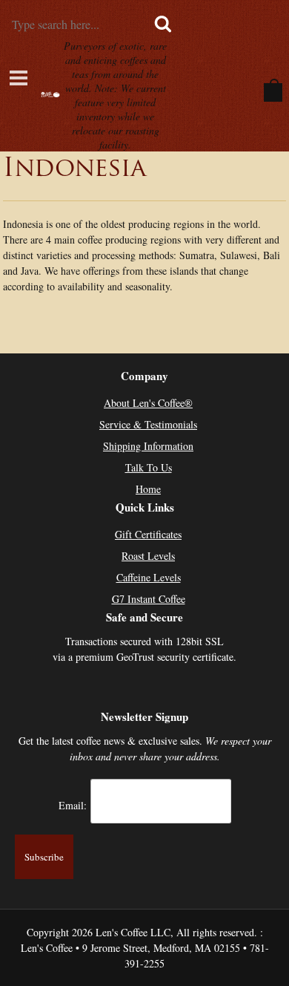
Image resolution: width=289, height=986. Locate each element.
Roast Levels (148, 556)
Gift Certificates (148, 534)
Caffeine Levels (148, 577)
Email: (73, 804)
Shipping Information (148, 446)
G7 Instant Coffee (148, 599)
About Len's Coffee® (148, 403)
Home (148, 489)
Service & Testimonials (148, 424)
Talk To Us (148, 467)
